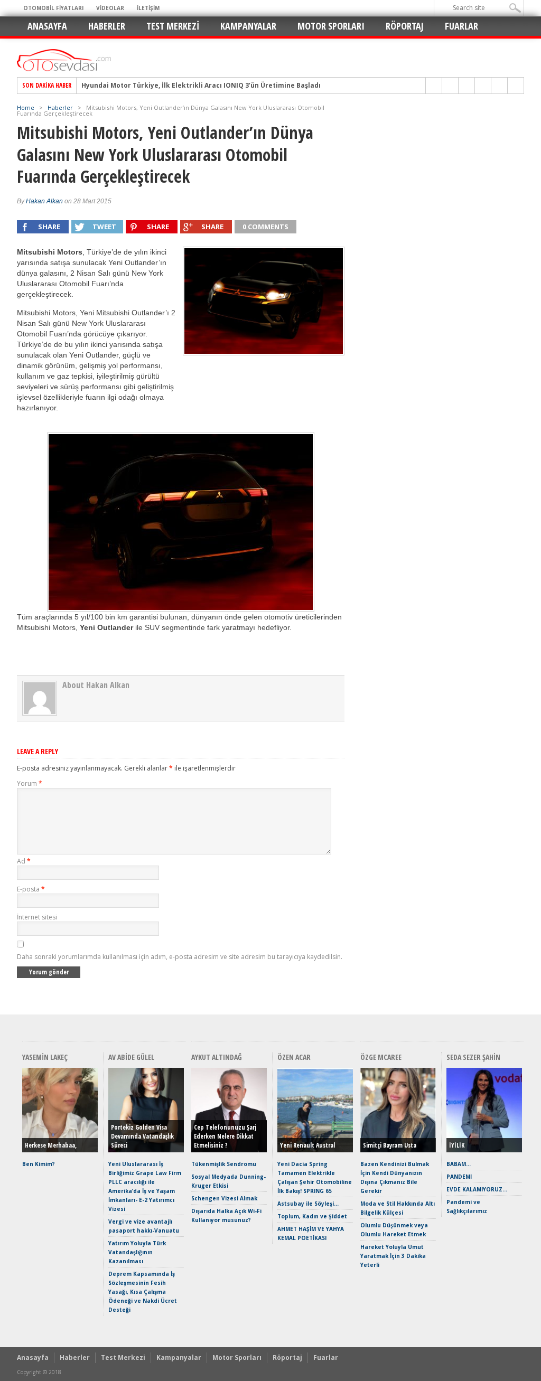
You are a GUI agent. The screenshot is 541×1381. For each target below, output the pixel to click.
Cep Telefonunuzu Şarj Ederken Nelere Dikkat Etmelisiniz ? (225, 1136)
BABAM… (458, 1164)
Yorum (29, 783)
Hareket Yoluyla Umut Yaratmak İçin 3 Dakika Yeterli (393, 1256)
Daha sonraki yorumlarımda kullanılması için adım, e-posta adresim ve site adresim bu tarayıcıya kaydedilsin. (179, 956)
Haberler (106, 26)
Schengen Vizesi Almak (224, 1198)
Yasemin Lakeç (45, 1057)
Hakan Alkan (44, 201)
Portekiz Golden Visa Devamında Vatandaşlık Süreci (142, 1136)
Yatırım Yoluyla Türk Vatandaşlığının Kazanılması (137, 1252)
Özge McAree (381, 1057)
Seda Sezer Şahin (473, 1057)
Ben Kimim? (38, 1164)
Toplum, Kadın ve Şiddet (312, 1216)
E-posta (31, 889)
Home (25, 107)
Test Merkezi (172, 26)
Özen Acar (294, 1057)
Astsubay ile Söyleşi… (308, 1203)
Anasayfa (47, 26)
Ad (24, 861)
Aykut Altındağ (216, 1057)
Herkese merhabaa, (51, 1145)
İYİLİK (456, 1145)
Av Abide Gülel (131, 1057)
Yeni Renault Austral (307, 1145)
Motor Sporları (331, 26)
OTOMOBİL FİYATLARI (53, 8)
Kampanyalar (248, 26)
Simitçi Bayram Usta (389, 1145)
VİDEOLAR (110, 8)
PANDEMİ (459, 1176)
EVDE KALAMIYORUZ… (476, 1189)
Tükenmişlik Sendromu (223, 1164)
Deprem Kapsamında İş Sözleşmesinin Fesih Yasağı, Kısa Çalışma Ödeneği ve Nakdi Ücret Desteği (142, 1291)
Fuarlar (461, 26)
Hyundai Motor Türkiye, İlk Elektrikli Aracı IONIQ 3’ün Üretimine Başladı (201, 85)
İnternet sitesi (37, 917)
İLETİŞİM (148, 8)
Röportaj (405, 26)
